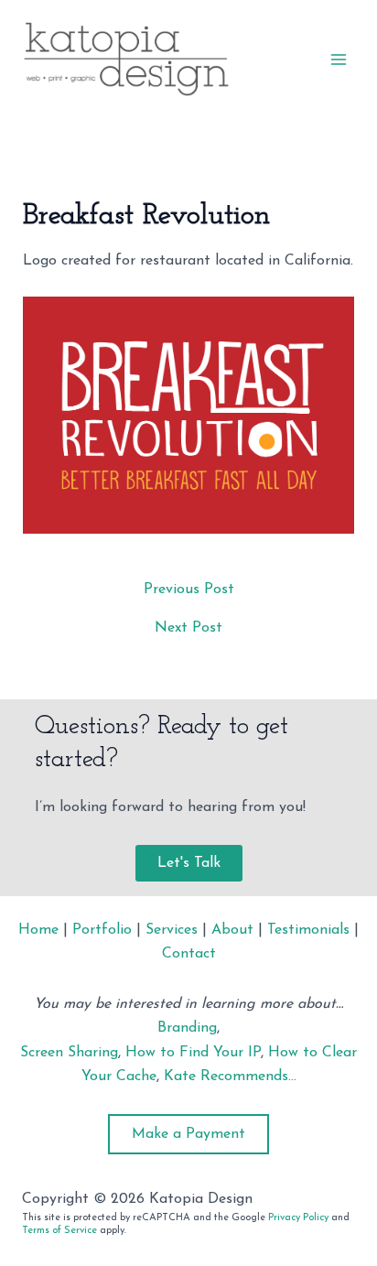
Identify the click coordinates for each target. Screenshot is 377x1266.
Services (171, 930)
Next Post (188, 628)
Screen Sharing (69, 1052)
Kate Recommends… (230, 1076)
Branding (187, 1028)
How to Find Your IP (193, 1052)
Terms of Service (59, 1231)
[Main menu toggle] (338, 59)
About (232, 930)
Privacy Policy (298, 1218)
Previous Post (189, 589)
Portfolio (102, 930)
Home (38, 930)
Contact (189, 954)
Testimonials (308, 930)
